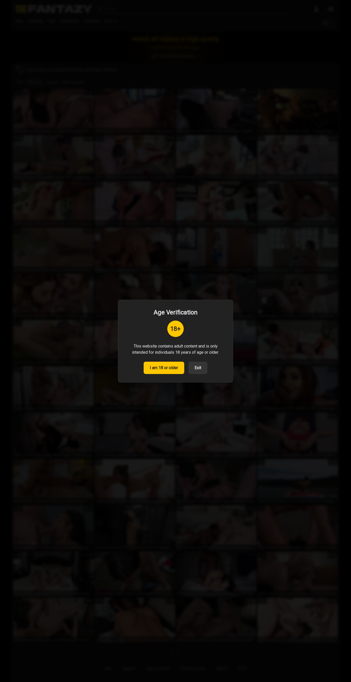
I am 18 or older (164, 367)
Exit (198, 367)
